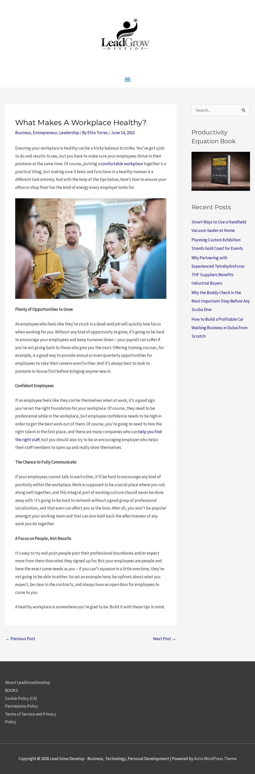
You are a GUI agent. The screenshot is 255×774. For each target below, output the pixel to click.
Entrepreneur (45, 132)
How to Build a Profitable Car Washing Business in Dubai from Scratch (219, 327)
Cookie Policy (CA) (21, 698)
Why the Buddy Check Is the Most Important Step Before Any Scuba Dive (220, 301)
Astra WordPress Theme (215, 758)
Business (23, 132)
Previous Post (20, 638)
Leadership (69, 132)
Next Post (164, 638)
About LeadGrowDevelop (27, 682)
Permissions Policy (21, 706)
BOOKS (11, 690)
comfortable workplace (122, 163)
